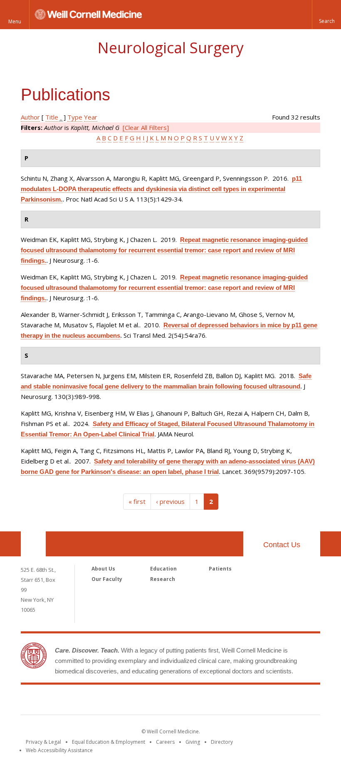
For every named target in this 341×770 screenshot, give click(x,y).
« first (137, 501)
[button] (326, 14)
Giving (192, 741)
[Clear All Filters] (146, 127)
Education (163, 568)
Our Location (33, 543)
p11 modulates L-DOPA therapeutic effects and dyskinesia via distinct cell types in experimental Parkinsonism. (161, 189)
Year (90, 117)
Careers (165, 741)
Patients (220, 568)
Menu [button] (14, 21)
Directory (222, 741)
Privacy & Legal (43, 741)
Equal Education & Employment (108, 741)
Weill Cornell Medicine (170, 701)
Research (162, 579)
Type (74, 117)
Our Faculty (106, 579)
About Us (103, 568)
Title (51, 117)
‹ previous (170, 501)
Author (30, 117)
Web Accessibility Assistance (59, 750)
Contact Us (281, 545)
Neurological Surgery (170, 47)
